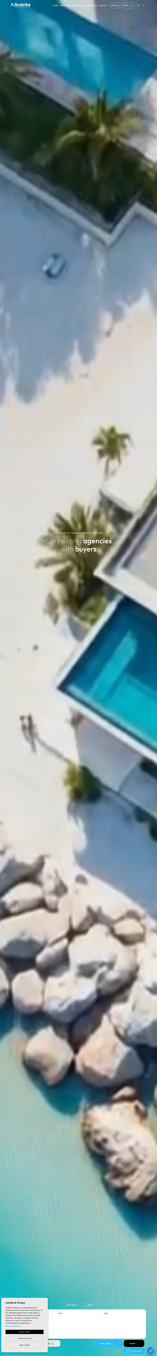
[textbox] (79, 1313)
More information (13, 1326)
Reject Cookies (24, 1345)
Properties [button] (65, 5)
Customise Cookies (25, 1338)
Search (132, 1343)
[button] (151, 1351)
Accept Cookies (24, 1332)
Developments (79, 5)
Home (55, 5)
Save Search (105, 1343)
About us (92, 5)
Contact (103, 5)
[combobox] (78, 1313)
